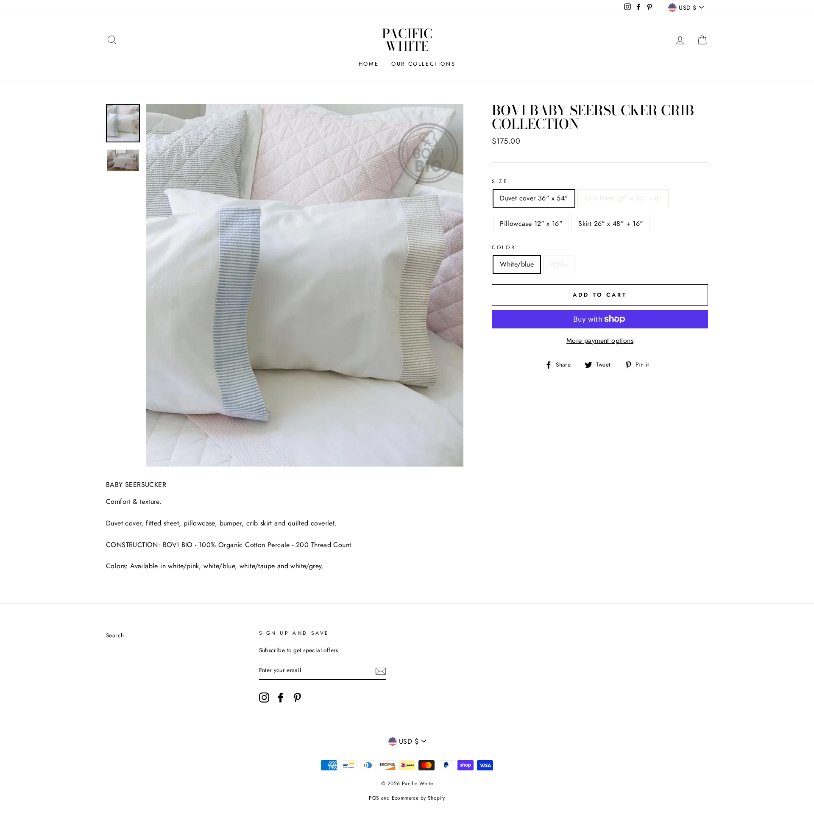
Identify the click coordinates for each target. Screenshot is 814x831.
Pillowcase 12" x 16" (531, 223)
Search (115, 635)
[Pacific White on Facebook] (281, 697)
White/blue (517, 264)
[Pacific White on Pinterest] (297, 697)
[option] (305, 285)
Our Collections (423, 64)
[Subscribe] (380, 670)
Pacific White (407, 40)
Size (500, 181)
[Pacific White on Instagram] (264, 697)
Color (504, 247)
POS (374, 798)
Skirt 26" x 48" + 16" (610, 223)
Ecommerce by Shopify (418, 798)
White (559, 264)
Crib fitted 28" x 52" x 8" (623, 198)
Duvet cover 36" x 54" (534, 198)
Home (369, 64)
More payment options (599, 340)
